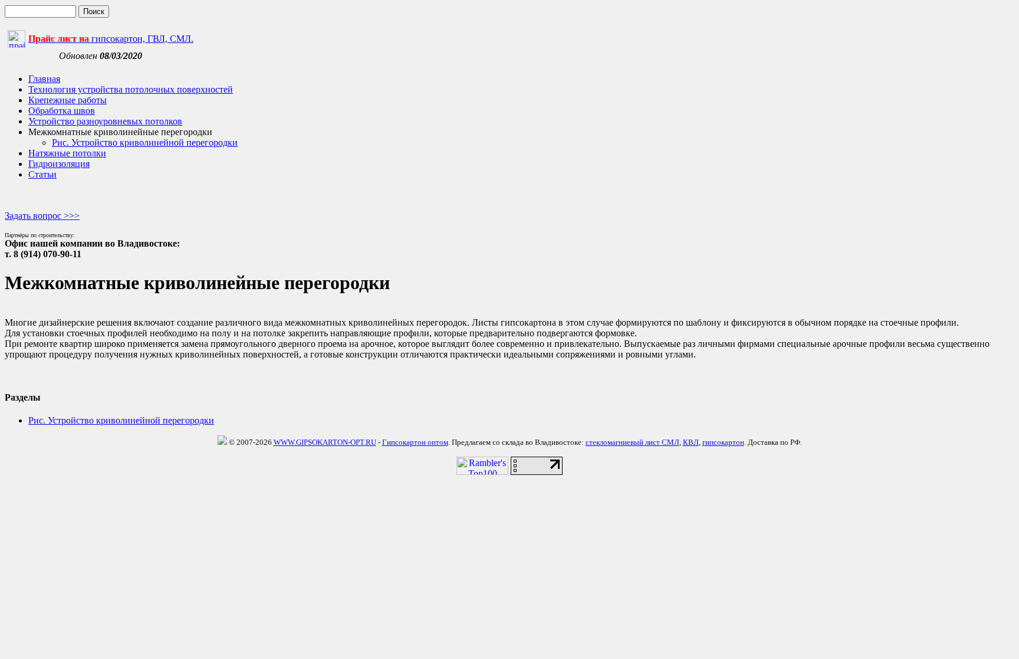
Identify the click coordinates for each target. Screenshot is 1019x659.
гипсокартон (723, 442)
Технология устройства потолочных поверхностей (130, 89)
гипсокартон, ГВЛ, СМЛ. (110, 39)
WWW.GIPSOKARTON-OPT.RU (325, 442)
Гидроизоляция (59, 164)
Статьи (42, 174)
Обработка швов (61, 111)
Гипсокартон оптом (415, 442)
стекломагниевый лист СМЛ (632, 442)
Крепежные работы (67, 100)
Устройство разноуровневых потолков (105, 121)
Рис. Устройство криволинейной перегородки (145, 142)
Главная (44, 79)
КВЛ (691, 442)
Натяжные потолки (67, 153)
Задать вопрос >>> (42, 216)
